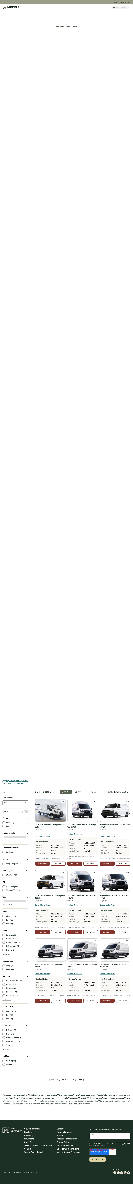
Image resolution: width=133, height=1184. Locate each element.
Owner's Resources (65, 1132)
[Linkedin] (114, 1172)
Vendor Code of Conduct (35, 1152)
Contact (27, 1149)
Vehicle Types (7, 870)
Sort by (110, 792)
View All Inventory (32, 1128)
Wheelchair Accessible (10, 847)
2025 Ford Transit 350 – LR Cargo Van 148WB (49, 965)
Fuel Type (6, 1056)
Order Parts (29, 1142)
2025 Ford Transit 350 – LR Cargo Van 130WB (114, 896)
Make (4, 911)
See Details (58, 863)
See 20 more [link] (6, 1000)
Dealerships (29, 1135)
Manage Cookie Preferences (69, 1152)
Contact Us (114, 2)
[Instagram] (125, 1172)
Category (5, 859)
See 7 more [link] (6, 954)
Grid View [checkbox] (67, 792)
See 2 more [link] (6, 1049)
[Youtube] (128, 1172)
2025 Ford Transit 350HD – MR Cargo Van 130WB (81, 825)
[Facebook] (118, 1172)
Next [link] (80, 1079)
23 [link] (83, 1079)
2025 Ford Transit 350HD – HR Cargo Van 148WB (114, 965)
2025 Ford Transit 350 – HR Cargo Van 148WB (82, 896)
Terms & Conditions (65, 1145)
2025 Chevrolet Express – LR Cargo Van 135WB (115, 825)
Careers (60, 1128)
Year (4, 897)
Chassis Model (7, 1025)
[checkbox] (15, 811)
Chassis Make (7, 1006)
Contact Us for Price (42, 836)
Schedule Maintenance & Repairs (38, 1145)
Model (4, 930)
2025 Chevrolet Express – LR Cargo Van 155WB (50, 896)
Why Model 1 (29, 1138)
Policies (60, 1135)
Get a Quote (42, 863)
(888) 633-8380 (125, 2)
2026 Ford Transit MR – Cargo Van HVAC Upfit (50, 825)
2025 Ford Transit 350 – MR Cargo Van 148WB (82, 965)
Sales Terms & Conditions (68, 1149)
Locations (6, 976)
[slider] (3, 837)
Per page (94, 792)
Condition (6, 817)
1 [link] (49, 1079)
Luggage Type (7, 961)
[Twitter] (121, 1172)
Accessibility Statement (67, 1138)
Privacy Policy (63, 1142)
